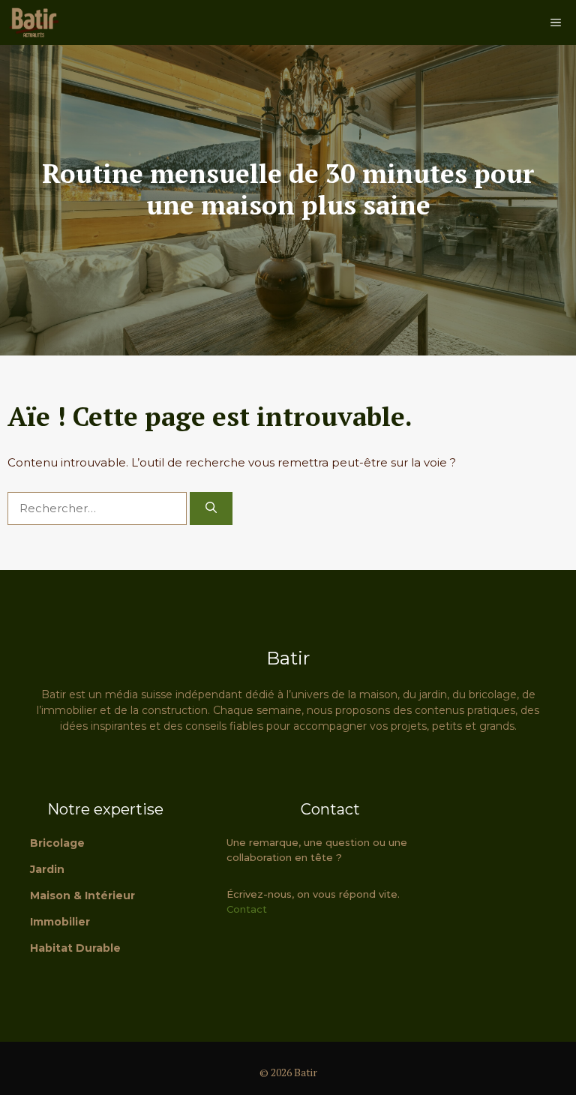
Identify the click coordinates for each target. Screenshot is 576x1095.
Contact (246, 909)
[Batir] (34, 22)
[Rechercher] (211, 509)
